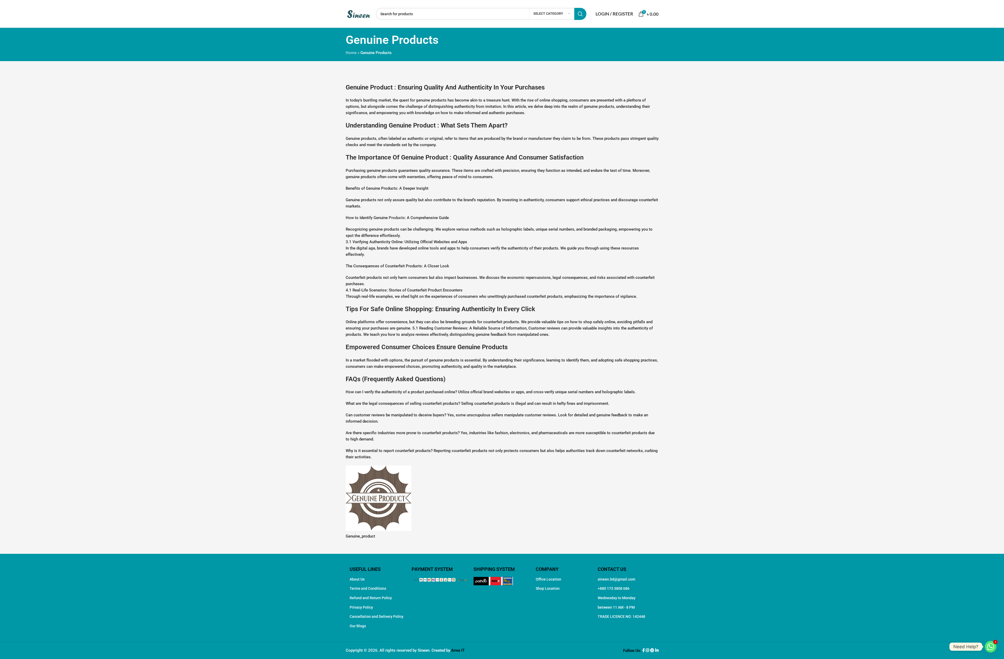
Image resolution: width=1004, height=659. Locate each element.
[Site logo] (358, 13)
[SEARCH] (580, 14)
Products (397, 217)
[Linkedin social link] (657, 650)
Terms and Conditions (368, 588)
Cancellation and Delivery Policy (376, 616)
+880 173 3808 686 (613, 588)
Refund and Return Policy (371, 598)
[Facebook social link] (644, 650)
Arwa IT (458, 650)
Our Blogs (358, 626)
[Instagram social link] (648, 650)
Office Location (548, 579)
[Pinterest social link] (652, 650)
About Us (357, 579)
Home (351, 52)
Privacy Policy (361, 607)
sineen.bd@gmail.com (616, 579)
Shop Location (548, 588)
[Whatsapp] (990, 646)
